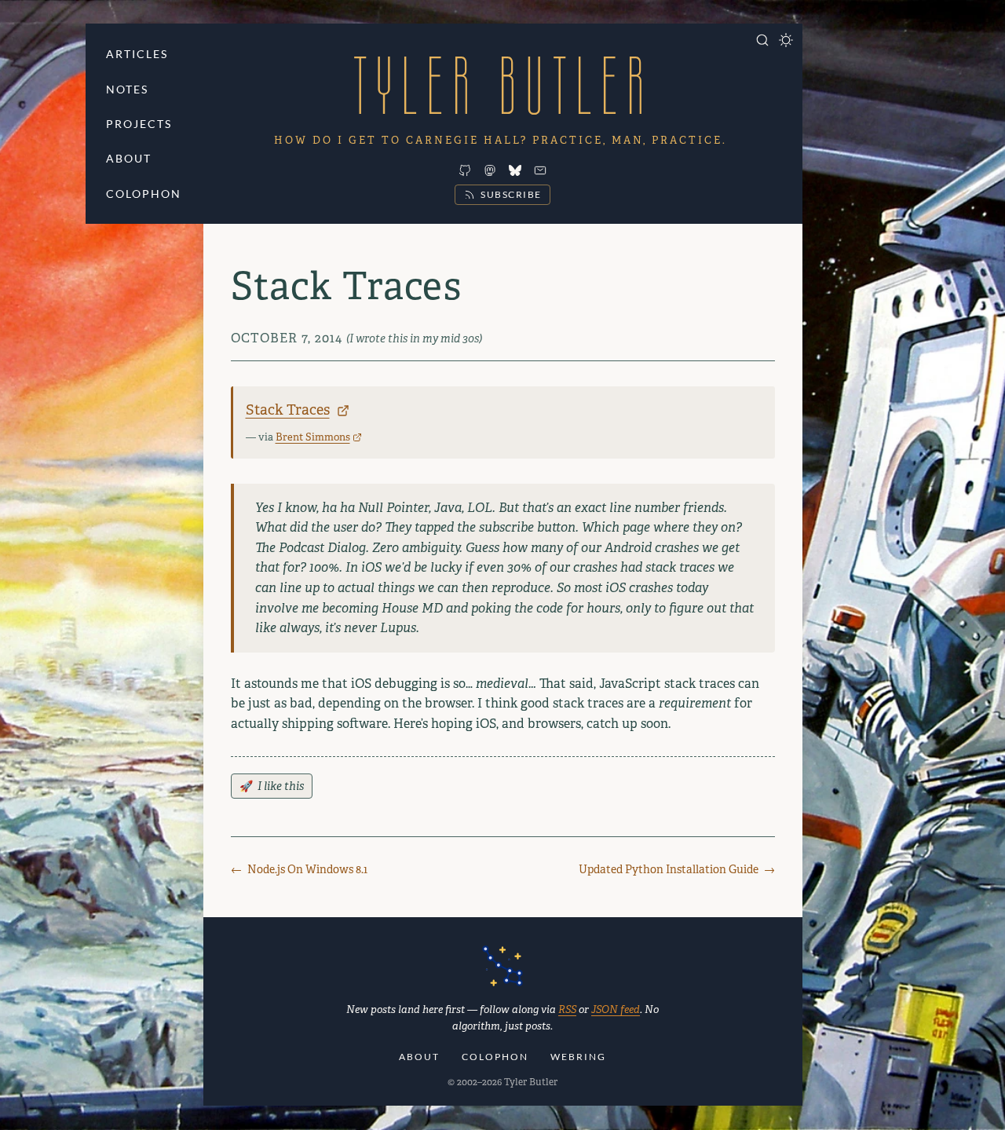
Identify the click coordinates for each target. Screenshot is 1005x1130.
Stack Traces (288, 410)
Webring (578, 1056)
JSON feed (615, 1009)
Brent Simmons (313, 437)
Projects (139, 123)
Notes (127, 89)
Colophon (143, 193)
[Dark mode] (786, 40)
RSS (567, 1009)
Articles (137, 53)
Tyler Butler (502, 85)
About (129, 158)
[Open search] (762, 40)
